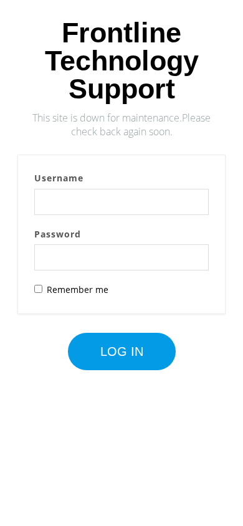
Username (58, 178)
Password (57, 234)
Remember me (77, 289)
